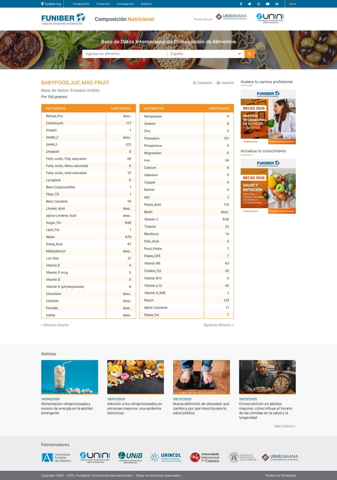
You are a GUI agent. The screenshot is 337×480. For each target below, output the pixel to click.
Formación (103, 4)
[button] (202, 82)
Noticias (146, 4)
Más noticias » (285, 426)
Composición (81, 4)
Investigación (125, 4)
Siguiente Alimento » (218, 325)
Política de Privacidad (281, 475)
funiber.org (53, 4)
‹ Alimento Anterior (55, 325)
